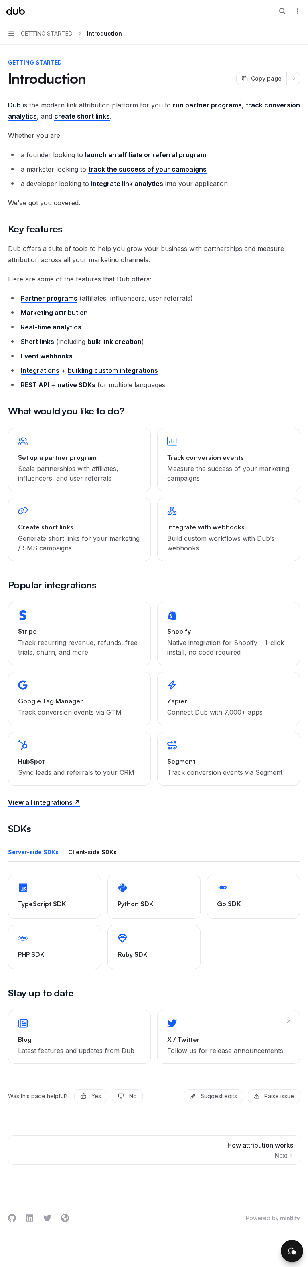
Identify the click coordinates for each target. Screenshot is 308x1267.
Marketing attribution (54, 313)
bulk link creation (114, 341)
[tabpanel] (154, 921)
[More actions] (298, 11)
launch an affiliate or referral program (145, 155)
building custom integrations (113, 370)
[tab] (33, 852)
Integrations (40, 370)
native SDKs (76, 385)
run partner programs (207, 105)
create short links (82, 116)
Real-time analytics (51, 327)
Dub (14, 105)
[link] (79, 459)
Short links (37, 341)
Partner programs (49, 298)
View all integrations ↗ (44, 802)
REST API (35, 385)
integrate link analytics (127, 184)
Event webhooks (47, 356)
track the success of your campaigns (147, 169)
